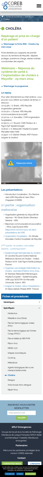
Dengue (11, 380)
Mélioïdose (12, 362)
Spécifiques (29, 17)
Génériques (9, 302)
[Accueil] (12, 5)
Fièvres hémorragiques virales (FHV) (21, 324)
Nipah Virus (13, 390)
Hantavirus (12, 313)
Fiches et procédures (14, 17)
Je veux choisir (30, 474)
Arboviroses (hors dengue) (19, 385)
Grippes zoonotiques (17, 353)
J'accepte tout (10, 474)
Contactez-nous (12, 464)
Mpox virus (13, 343)
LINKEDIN (34, 464)
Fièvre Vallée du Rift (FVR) (19, 338)
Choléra (6, 19)
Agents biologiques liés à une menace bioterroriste (21, 369)
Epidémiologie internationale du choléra (22, 253)
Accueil (2, 16)
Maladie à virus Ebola (17, 318)
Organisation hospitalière (16, 236)
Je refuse (20, 474)
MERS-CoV (13, 348)
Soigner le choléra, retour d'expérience (22, 286)
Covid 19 (11, 358)
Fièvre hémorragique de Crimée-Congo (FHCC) (22, 332)
